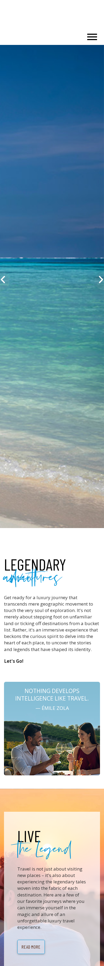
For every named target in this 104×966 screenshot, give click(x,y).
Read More (31, 946)
